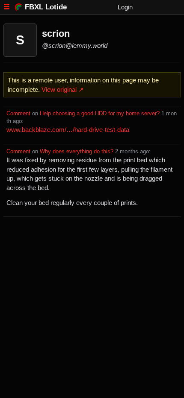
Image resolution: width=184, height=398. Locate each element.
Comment (18, 114)
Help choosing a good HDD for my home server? (100, 114)
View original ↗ (63, 89)
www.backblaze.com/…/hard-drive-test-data (67, 129)
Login (125, 7)
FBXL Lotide (46, 7)
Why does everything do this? (76, 152)
